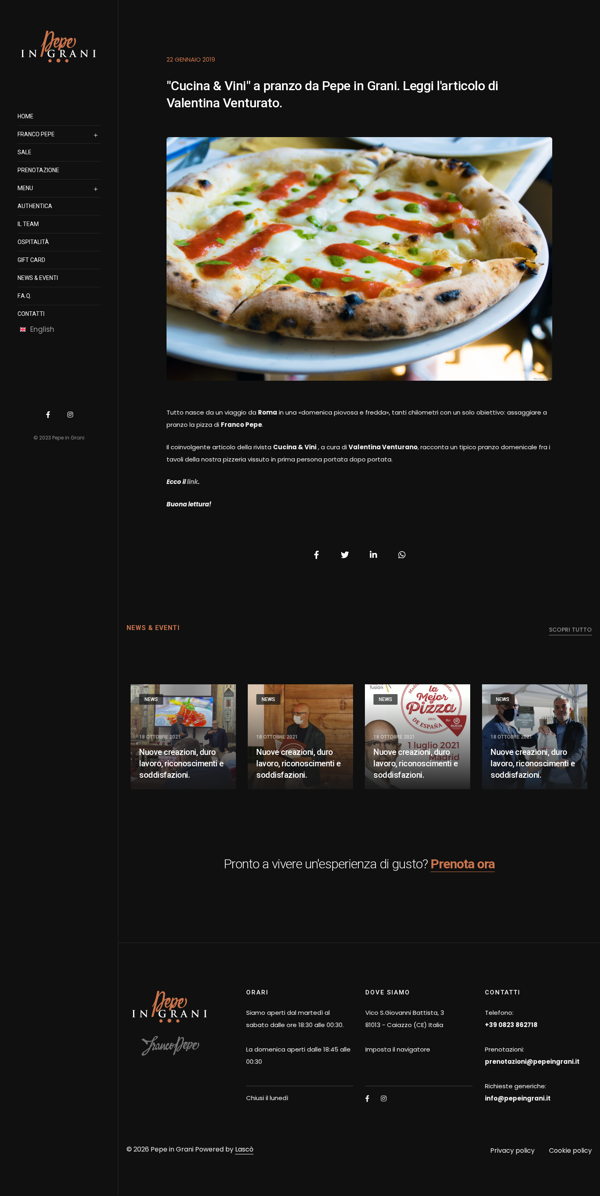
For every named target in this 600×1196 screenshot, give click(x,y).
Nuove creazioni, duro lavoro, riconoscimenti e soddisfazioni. (181, 763)
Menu (25, 188)
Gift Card (31, 260)
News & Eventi (38, 278)
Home (25, 116)
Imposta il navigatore (397, 1049)
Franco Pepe (36, 134)
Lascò (244, 1149)
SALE (24, 152)
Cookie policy (570, 1150)
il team (28, 224)
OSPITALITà (33, 242)
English (42, 329)
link (192, 481)
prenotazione (38, 170)
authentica (35, 206)
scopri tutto (570, 630)
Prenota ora (463, 864)
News (151, 699)
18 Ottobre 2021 (160, 737)
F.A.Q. (24, 296)
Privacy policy (512, 1150)
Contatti (31, 314)
